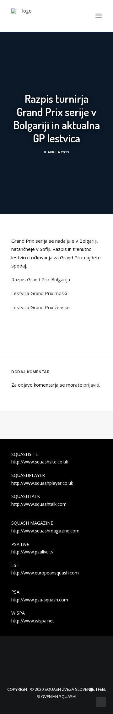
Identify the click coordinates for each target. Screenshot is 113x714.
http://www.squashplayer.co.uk (42, 483)
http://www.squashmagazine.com (45, 531)
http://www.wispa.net (32, 621)
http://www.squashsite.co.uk (39, 462)
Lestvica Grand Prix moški (39, 293)
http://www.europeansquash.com (45, 573)
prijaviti (91, 385)
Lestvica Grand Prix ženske (40, 307)
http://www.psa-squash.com (39, 600)
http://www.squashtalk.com (39, 504)
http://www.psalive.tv (32, 552)
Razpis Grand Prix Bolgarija (40, 279)
